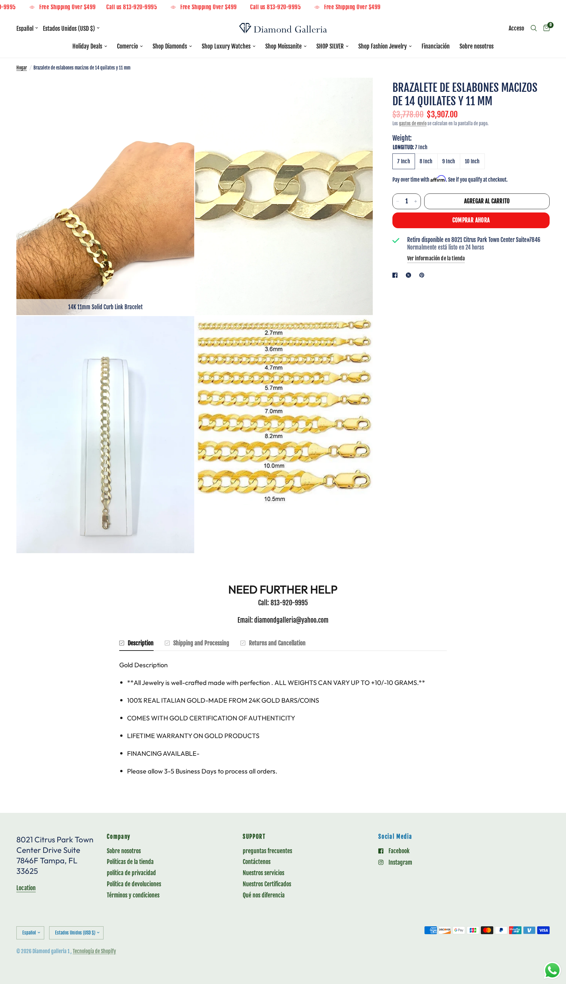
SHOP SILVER (330, 46)
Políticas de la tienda (130, 861)
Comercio (127, 46)
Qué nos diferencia (264, 895)
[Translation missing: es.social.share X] (410, 275)
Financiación (436, 46)
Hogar (21, 68)
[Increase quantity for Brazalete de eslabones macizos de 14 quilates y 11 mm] (416, 201)
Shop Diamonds (170, 46)
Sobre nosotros (477, 46)
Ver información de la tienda (436, 258)
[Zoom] (180, 91)
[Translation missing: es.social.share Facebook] (396, 275)
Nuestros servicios (263, 872)
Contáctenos (257, 861)
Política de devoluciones (134, 884)
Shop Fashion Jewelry (382, 46)
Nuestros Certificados (267, 884)
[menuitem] (89, 46)
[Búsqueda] (533, 28)
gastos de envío (412, 123)
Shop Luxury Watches (226, 46)
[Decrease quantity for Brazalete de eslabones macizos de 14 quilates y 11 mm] (398, 201)
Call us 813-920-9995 (160, 7)
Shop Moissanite (283, 46)
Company (118, 837)
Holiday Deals (87, 46)
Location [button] (26, 888)
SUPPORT (254, 837)
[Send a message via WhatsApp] (552, 970)
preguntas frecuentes (267, 850)
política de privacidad (131, 872)
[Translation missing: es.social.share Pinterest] (423, 275)
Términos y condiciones (133, 895)
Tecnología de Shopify (94, 951)
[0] (545, 28)
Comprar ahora (471, 220)
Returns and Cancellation (277, 643)
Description (141, 643)
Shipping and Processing (201, 643)
